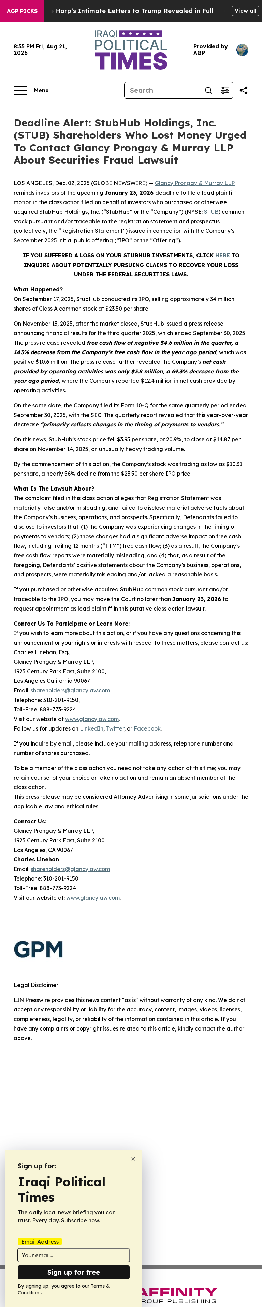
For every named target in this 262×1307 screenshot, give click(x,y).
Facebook (147, 728)
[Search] (208, 90)
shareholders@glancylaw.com (70, 690)
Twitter (115, 728)
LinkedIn (91, 728)
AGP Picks (22, 10)
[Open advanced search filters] (225, 90)
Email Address (40, 1241)
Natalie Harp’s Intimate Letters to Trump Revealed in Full (121, 11)
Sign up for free (73, 1272)
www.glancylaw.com (92, 719)
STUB (211, 211)
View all (245, 10)
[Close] (133, 1159)
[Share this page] (243, 90)
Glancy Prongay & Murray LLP (195, 183)
